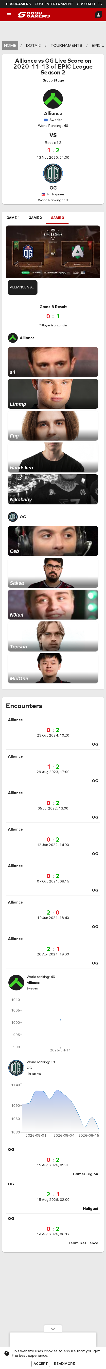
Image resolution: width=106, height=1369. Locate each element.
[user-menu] (98, 14)
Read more (64, 1364)
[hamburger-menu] (9, 15)
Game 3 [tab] (57, 218)
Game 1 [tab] (13, 218)
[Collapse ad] (53, 1328)
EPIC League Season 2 (67, 69)
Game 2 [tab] (35, 218)
